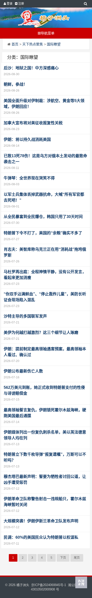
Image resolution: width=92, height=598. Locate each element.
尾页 (77, 557)
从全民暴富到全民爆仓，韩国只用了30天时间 (43, 217)
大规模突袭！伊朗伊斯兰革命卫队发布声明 (41, 521)
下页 (63, 557)
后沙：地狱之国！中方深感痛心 (31, 68)
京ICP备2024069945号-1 (48, 585)
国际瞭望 (54, 44)
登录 (9, 3)
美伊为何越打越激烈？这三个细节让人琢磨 (41, 332)
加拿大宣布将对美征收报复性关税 (33, 123)
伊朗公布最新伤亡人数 (23, 371)
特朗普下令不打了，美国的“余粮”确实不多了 (43, 233)
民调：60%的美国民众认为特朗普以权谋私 (41, 537)
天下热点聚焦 (32, 44)
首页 (15, 44)
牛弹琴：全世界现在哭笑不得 (29, 178)
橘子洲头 (22, 585)
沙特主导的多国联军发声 (25, 316)
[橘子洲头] (44, 17)
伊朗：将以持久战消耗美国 (27, 139)
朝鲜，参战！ (15, 84)
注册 (20, 3)
